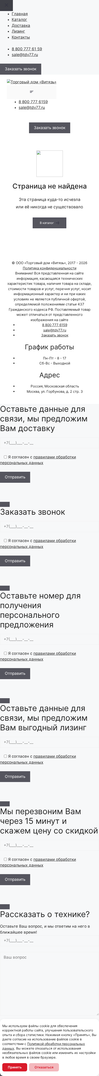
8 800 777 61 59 (27, 49)
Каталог (19, 19)
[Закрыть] (5, 504)
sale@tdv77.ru (25, 54)
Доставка (21, 25)
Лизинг (18, 31)
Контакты (21, 37)
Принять (15, 1067)
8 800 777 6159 (33, 101)
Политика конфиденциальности (49, 268)
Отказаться (44, 1067)
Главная (20, 13)
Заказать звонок (54, 335)
